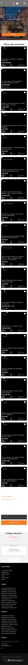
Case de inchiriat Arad (6, 626)
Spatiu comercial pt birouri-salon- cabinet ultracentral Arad (13, 170)
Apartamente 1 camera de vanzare (8, 591)
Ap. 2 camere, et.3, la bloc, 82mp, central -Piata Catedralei (13, 458)
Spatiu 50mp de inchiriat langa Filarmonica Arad (12, 281)
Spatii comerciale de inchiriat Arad (9, 630)
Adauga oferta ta (5, 572)
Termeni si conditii (13, 657)
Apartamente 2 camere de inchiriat (9, 621)
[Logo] (3, 3)
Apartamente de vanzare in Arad (8, 590)
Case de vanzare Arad (6, 599)
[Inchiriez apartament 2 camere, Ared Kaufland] (14, 113)
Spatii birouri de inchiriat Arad (7, 628)
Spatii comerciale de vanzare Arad (9, 602)
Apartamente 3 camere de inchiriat (9, 623)
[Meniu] (24, 3)
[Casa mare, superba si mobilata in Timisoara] (14, 47)
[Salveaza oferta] (25, 48)
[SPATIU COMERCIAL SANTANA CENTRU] (14, 356)
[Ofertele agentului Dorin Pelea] (14, 546)
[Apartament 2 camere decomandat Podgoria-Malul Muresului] (14, 224)
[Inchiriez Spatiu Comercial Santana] (14, 334)
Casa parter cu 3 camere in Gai (12, 326)
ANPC (19, 657)
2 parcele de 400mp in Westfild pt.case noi (12, 303)
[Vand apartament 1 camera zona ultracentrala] (14, 378)
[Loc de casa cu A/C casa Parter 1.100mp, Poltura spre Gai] (14, 69)
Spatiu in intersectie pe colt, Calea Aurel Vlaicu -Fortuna (13, 104)
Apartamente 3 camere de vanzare (9, 595)
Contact (3, 579)
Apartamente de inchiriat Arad (7, 617)
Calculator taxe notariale (6, 570)
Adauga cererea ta (5, 574)
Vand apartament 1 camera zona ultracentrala (12, 391)
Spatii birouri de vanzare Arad (8, 600)
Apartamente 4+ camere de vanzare (9, 597)
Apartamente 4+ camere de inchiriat (9, 624)
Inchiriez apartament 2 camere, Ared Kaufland (14, 126)
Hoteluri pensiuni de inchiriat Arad (8, 633)
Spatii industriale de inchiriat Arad (8, 631)
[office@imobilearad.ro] (17, 3)
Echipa (2, 576)
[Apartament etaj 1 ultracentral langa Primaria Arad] (14, 135)
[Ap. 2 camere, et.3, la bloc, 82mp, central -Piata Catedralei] (14, 445)
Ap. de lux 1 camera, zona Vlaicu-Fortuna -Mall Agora (13, 214)
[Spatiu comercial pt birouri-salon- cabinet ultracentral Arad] (14, 157)
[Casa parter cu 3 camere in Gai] (14, 312)
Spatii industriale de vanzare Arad (8, 604)
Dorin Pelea (14, 550)
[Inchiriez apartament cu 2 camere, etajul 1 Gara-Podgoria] (14, 467)
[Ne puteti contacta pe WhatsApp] (14, 660)
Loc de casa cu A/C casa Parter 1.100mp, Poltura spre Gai (12, 82)
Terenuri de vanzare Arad (7, 606)
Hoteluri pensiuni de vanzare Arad (8, 607)
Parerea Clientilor (5, 577)
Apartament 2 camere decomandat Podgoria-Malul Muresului (13, 237)
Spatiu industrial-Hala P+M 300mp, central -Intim (13, 436)
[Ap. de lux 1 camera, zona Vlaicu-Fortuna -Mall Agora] (14, 201)
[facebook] (1, 648)
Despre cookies (5, 657)
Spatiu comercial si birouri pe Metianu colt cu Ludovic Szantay (12, 192)
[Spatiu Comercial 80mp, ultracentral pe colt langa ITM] (14, 401)
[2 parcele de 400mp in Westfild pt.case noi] (14, 290)
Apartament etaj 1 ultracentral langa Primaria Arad (13, 148)
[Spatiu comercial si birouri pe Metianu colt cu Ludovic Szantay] (14, 179)
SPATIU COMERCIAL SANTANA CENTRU (12, 369)
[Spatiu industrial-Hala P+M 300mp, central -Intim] (14, 423)
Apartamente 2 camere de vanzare (9, 593)
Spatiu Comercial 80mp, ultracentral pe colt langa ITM (13, 413)
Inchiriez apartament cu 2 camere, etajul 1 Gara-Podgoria (13, 480)
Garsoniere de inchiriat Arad (7, 615)
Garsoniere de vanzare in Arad (8, 588)
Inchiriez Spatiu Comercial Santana (13, 348)
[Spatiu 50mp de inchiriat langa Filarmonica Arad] (14, 268)
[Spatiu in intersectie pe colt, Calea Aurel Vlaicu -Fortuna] (14, 91)
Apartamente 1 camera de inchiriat (8, 619)
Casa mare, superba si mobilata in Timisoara (13, 60)
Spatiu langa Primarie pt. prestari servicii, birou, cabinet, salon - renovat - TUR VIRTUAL (13, 258)
